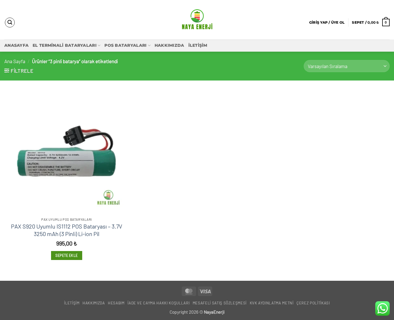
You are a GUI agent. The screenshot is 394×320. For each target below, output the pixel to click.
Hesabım (116, 303)
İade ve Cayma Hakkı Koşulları (158, 303)
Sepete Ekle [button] (66, 255)
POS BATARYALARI (125, 45)
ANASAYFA (16, 45)
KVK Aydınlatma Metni (272, 303)
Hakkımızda (169, 45)
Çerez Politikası (313, 303)
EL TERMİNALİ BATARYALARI (65, 45)
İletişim (197, 45)
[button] (326, 22)
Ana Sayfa (14, 61)
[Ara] (10, 22)
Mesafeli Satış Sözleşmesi (220, 303)
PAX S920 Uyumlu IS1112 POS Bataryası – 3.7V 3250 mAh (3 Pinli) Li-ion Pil (66, 230)
